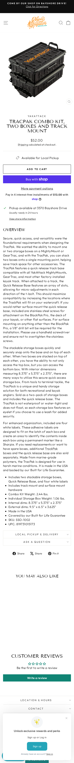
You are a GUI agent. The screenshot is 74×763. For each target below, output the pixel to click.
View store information (22, 218)
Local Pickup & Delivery (37, 534)
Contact (36, 708)
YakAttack (37, 116)
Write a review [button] (37, 678)
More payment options (37, 188)
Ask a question (36, 541)
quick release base (37, 453)
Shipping (23, 144)
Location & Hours (36, 700)
